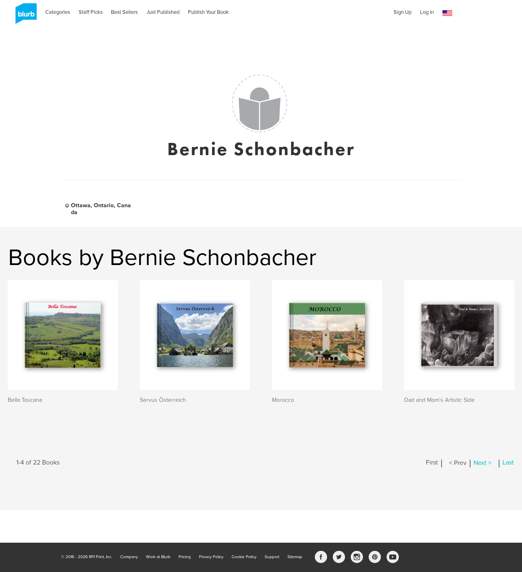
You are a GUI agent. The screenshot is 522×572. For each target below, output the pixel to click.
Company (129, 556)
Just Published (162, 12)
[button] (447, 13)
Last (508, 463)
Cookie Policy (244, 556)
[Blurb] (23, 16)
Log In (427, 12)
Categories (57, 12)
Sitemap (295, 556)
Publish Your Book (208, 12)
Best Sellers (124, 12)
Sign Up (402, 12)
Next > (482, 463)
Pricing (185, 556)
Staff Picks (91, 12)
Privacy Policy (211, 556)
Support (272, 556)
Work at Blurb (158, 556)
